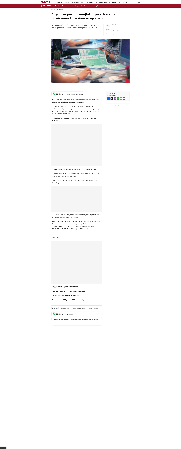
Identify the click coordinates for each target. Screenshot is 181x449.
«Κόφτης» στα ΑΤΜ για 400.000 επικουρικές (67, 300)
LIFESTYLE (107, 2)
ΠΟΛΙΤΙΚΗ (67, 2)
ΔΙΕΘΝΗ (83, 2)
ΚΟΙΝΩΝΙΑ (90, 2)
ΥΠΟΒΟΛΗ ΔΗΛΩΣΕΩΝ (65, 308)
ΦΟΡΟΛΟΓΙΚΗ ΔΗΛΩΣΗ (93, 308)
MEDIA (114, 2)
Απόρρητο (3, 447)
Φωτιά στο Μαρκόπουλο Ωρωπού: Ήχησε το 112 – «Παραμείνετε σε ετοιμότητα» (79, 6)
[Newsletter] (139, 2)
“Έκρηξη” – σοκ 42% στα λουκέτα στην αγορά (68, 291)
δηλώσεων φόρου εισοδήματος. (72, 102)
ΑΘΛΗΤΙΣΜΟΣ (99, 2)
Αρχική (53, 9)
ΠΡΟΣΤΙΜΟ (55, 308)
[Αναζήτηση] (136, 2)
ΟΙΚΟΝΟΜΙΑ (75, 2)
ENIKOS (46, 2)
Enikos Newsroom (115, 26)
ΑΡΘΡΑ (125, 2)
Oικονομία (60, 9)
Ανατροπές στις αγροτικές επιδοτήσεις (65, 295)
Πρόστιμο (56, 169)
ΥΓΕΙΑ (119, 2)
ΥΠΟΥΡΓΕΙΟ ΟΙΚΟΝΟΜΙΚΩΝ (79, 308)
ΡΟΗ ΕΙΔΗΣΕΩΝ (58, 2)
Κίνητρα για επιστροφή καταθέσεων (64, 287)
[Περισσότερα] (130, 2)
